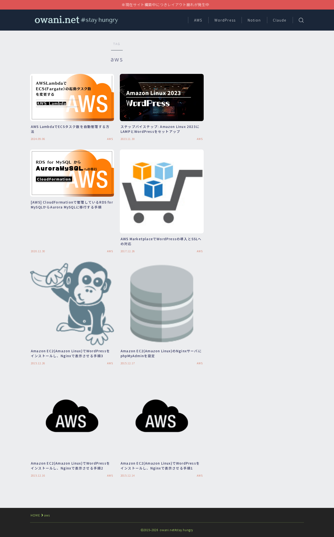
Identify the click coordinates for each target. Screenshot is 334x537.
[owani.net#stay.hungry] (76, 20)
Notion (254, 20)
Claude (280, 20)
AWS (198, 20)
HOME (35, 515)
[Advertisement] (261, 76)
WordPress (225, 20)
